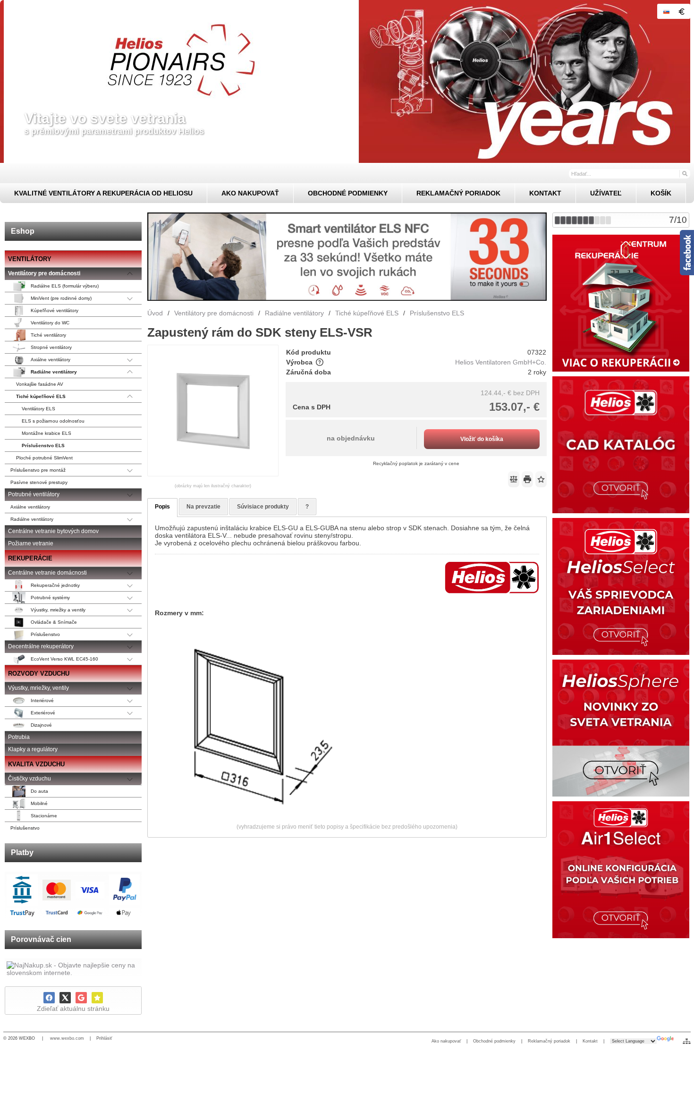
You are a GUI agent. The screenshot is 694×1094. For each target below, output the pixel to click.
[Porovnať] (513, 479)
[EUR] (681, 11)
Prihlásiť (104, 1038)
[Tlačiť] (527, 479)
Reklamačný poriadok (549, 1041)
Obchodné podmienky (494, 1041)
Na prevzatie (203, 506)
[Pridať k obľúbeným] (97, 997)
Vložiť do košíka (481, 439)
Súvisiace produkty (263, 506)
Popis (162, 506)
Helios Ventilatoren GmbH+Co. (500, 362)
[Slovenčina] (666, 11)
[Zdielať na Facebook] (49, 997)
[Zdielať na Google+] (81, 997)
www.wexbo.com (67, 1038)
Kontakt (590, 1041)
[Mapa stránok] (687, 1041)
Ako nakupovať (446, 1041)
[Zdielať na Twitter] (65, 997)
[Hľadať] (684, 173)
